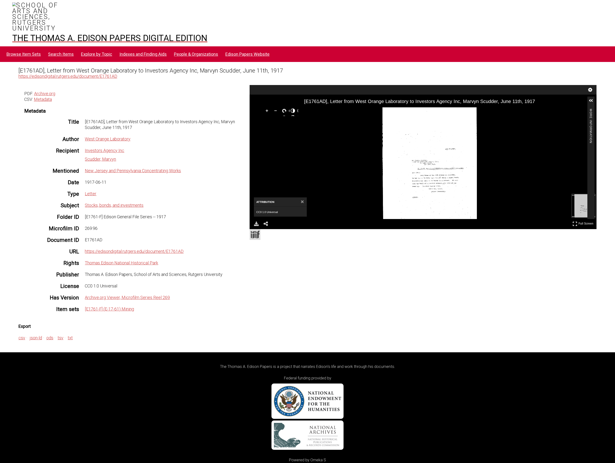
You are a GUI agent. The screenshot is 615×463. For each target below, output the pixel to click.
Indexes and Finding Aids (143, 54)
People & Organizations (196, 54)
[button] (593, 102)
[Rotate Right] (285, 111)
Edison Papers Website (247, 54)
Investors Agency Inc (104, 150)
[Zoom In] (268, 111)
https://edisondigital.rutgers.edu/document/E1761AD (67, 76)
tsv (60, 337)
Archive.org (44, 93)
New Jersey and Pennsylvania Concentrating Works (133, 170)
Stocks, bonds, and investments (114, 205)
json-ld (36, 337)
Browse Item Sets (23, 54)
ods (49, 337)
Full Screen (586, 222)
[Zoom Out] (276, 111)
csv (21, 337)
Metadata (43, 99)
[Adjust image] (293, 111)
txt (70, 337)
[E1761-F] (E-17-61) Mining (109, 308)
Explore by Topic (96, 54)
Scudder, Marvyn (100, 159)
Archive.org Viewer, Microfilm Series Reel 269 (127, 297)
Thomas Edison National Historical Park (121, 262)
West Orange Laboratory (107, 138)
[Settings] (590, 90)
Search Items (61, 54)
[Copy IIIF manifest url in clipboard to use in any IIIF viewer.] (255, 234)
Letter (90, 193)
